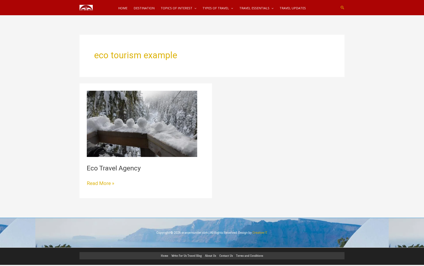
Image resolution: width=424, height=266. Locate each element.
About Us (210, 255)
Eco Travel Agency (114, 168)
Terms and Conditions (249, 255)
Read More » (100, 183)
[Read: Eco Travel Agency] (142, 123)
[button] (342, 7)
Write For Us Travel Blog (186, 255)
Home (164, 255)
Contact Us (226, 255)
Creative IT (259, 232)
